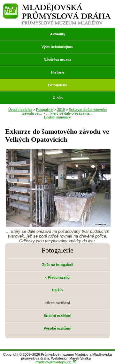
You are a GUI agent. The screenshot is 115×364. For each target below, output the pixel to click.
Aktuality (57, 34)
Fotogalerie (57, 85)
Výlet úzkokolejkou (57, 47)
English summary (57, 117)
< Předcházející (57, 277)
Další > (57, 290)
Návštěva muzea (57, 59)
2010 (61, 109)
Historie (57, 72)
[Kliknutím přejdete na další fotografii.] (58, 225)
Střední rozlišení (57, 316)
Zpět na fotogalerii (57, 265)
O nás (58, 98)
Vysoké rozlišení (57, 328)
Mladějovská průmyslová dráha (57, 6)
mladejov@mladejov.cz (53, 362)
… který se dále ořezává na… (69, 113)
